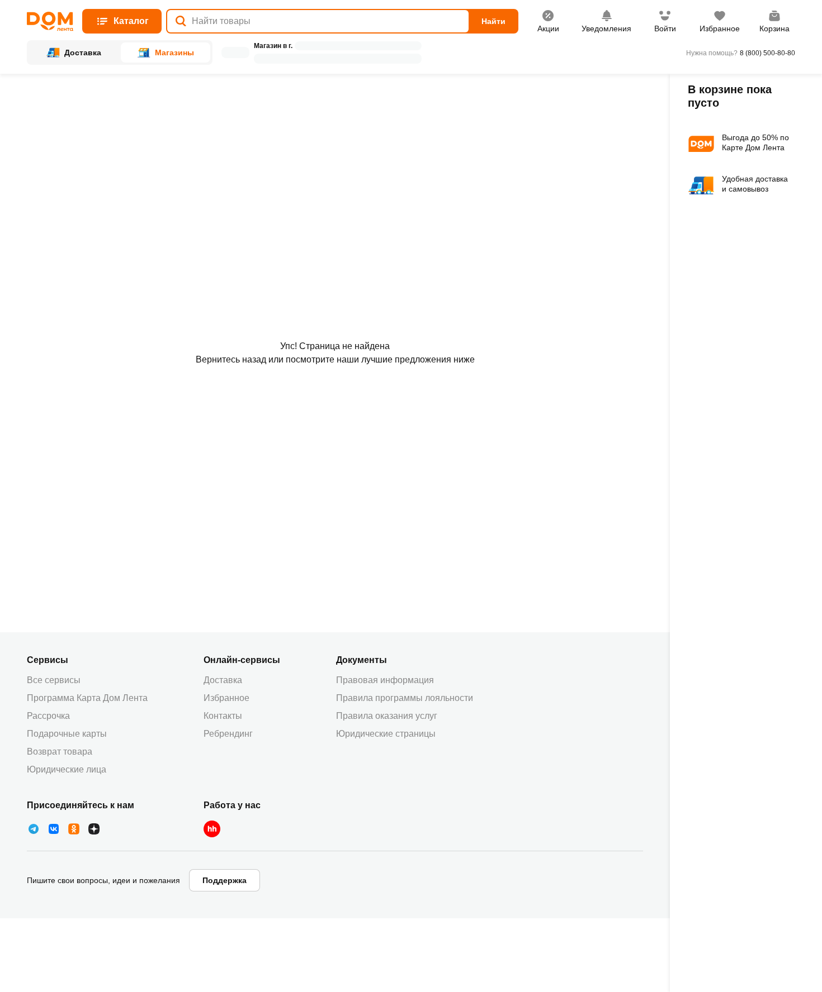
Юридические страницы (386, 733)
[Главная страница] (50, 21)
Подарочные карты (67, 733)
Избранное (226, 698)
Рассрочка (48, 716)
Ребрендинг (228, 733)
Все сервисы (54, 680)
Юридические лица (66, 769)
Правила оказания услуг (386, 716)
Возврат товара (59, 751)
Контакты (223, 716)
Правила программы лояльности (404, 698)
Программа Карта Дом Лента (87, 698)
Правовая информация (385, 680)
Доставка (223, 680)
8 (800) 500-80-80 (767, 53)
